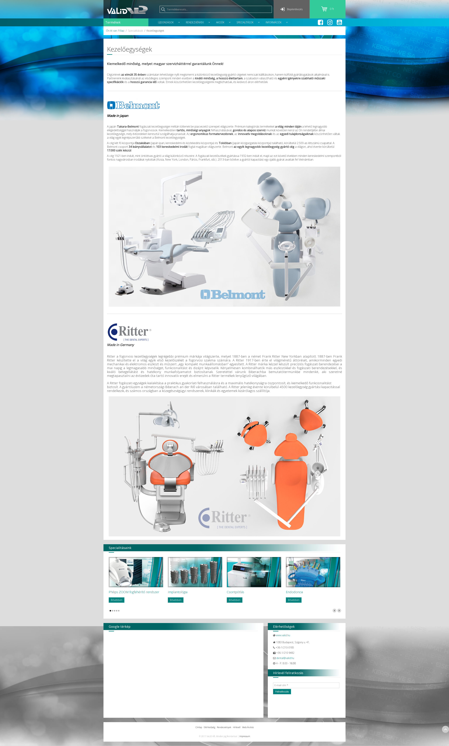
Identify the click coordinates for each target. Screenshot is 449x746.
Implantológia (177, 592)
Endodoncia (294, 592)
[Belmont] (133, 104)
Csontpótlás (235, 592)
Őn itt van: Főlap (115, 30)
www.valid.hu (283, 635)
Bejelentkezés (295, 9)
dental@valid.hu (285, 658)
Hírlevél (236, 727)
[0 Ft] (325, 10)
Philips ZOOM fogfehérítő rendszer (134, 592)
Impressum (244, 736)
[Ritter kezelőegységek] (224, 466)
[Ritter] (130, 332)
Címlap (198, 727)
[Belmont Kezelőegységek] (224, 237)
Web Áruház (248, 727)
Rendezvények (224, 727)
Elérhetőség (209, 727)
